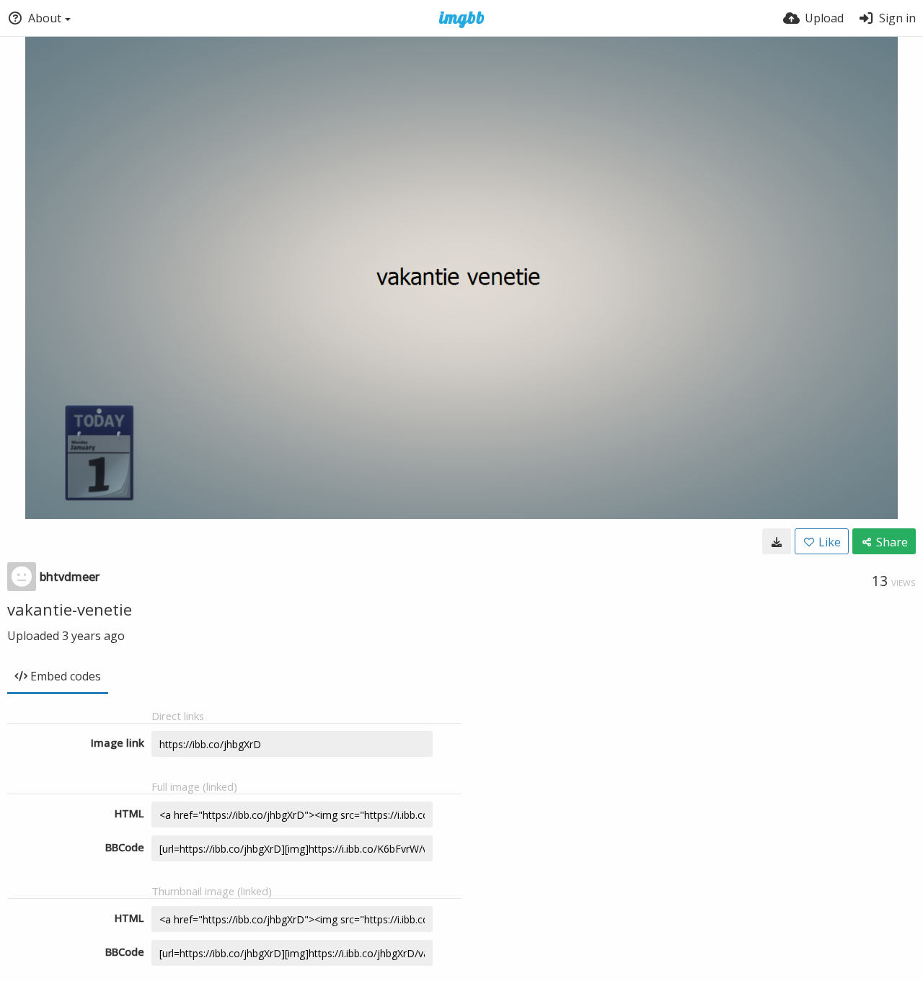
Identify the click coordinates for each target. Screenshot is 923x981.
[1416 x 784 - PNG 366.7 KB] (776, 541)
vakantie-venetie (69, 609)
